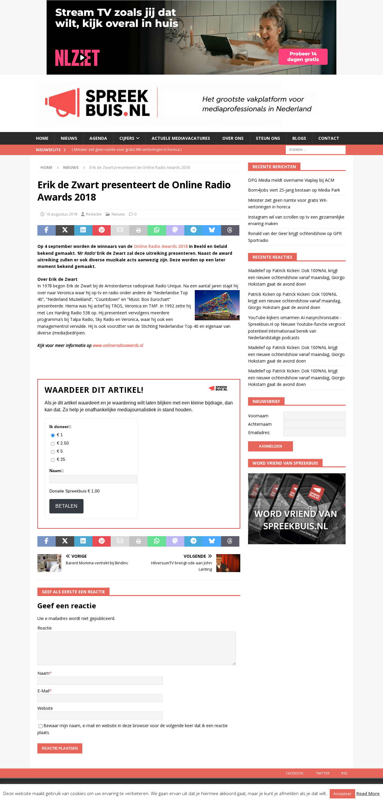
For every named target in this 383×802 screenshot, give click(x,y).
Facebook (294, 773)
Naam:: (56, 470)
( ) (126, 149)
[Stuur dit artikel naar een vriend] (120, 230)
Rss (344, 773)
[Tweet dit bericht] (65, 230)
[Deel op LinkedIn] (83, 230)
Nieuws (69, 138)
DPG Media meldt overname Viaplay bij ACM (291, 180)
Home (42, 138)
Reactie (44, 628)
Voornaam (258, 416)
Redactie (94, 214)
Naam (43, 673)
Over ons (233, 138)
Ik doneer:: (60, 426)
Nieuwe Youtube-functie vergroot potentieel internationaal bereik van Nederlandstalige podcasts (296, 330)
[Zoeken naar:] (316, 149)
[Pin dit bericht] (101, 230)
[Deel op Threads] (230, 230)
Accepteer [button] (342, 793)
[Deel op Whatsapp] (157, 230)
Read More (368, 793)
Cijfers (126, 138)
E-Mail (43, 691)
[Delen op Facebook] (46, 230)
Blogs (299, 138)
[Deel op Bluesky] (212, 230)
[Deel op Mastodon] (175, 230)
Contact (328, 138)
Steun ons (268, 138)
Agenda (98, 138)
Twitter (322, 773)
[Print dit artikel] (138, 230)
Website (45, 708)
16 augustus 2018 (61, 214)
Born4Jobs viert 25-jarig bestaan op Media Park (294, 190)
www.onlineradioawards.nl (118, 345)
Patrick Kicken (261, 294)
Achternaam (260, 424)
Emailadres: (259, 432)
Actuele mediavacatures (181, 138)
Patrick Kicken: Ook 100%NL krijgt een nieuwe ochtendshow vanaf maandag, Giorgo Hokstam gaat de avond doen (296, 277)
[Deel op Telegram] (193, 230)
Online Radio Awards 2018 (161, 246)
